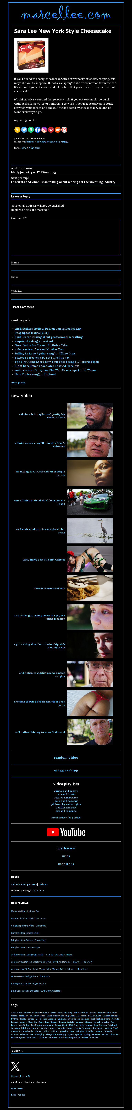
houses (79, 1022)
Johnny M (48, 1025)
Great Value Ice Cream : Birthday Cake (41, 345)
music (44, 1028)
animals (45, 1012)
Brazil (101, 1012)
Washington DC (72, 1037)
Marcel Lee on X (20, 1076)
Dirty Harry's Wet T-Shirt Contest (44, 559)
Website (16, 291)
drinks (23, 1018)
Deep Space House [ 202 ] (31, 332)
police (46, 1031)
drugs (31, 1018)
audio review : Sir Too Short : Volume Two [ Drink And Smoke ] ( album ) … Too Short (51, 961)
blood (85, 1012)
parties (108, 1028)
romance (99, 1031)
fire (108, 1018)
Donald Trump (110, 1015)
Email (14, 277)
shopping (40, 1034)
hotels (70, 1022)
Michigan (26, 1028)
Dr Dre (14, 1018)
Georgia (32, 1022)
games (23, 1022)
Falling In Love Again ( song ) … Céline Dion (45, 353)
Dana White (53, 1015)
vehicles (53, 1037)
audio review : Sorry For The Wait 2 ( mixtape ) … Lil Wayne (55, 370)
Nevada (61, 1028)
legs (82, 1025)
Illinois (88, 1022)
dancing (64, 1015)
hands (54, 1022)
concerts (33, 1015)
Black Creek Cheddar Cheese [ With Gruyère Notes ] (36, 990)
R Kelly (89, 1031)
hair (47, 1022)
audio (14, 884)
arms (53, 1012)
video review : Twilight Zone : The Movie (30, 976)
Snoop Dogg (59, 1034)
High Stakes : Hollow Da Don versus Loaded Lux (48, 328)
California (110, 1012)
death (91, 1015)
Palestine (98, 1028)
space (71, 1034)
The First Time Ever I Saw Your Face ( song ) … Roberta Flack (57, 361)
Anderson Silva (32, 1012)
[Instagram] (44, 130)
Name (15, 262)
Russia (108, 1031)
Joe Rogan (36, 1025)
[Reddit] (58, 130)
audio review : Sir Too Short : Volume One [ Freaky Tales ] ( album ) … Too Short (49, 969)
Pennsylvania (26, 1031)
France (14, 1022)
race (72, 1031)
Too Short (32, 1037)
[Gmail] (64, 130)
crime (42, 1015)
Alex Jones (16, 1012)
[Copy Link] (17, 130)
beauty (68, 1012)
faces (77, 1018)
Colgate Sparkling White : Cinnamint (28, 925)
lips (96, 1025)
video (22, 884)
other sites (17, 1088)
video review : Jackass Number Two (39, 349)
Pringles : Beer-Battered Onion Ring (28, 940)
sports (78, 1034)
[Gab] (31, 130)
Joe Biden (24, 1025)
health (62, 1022)
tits (13, 1037)
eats (23, 147)
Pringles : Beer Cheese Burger (25, 947)
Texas (105, 1034)
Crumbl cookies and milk (49, 588)
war (61, 1037)
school (14, 1034)
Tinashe (113, 1034)
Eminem (52, 1018)
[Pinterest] (51, 130)
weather (94, 1037)
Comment (18, 218)
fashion (85, 1018)
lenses (89, 1025)
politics (55, 1031)
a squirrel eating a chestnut (34, 341)
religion (80, 1031)
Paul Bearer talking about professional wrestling (49, 337)
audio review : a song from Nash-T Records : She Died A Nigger (41, 954)
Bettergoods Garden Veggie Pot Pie (28, 983)
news (69, 1028)
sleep (49, 1034)
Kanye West (61, 1025)
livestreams (18, 1094)
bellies (77, 1012)
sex (31, 1034)
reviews (30, 141)
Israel (97, 1022)
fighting (100, 1018)
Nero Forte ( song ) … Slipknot (35, 374)
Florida (115, 1018)
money (36, 1028)
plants (38, 1031)
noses (88, 1028)
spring (87, 1034)
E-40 (38, 1018)
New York (34, 147)
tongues (20, 1037)
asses (61, 1012)
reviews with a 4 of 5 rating (52, 141)
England (62, 1018)
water (85, 1037)
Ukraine (43, 1037)
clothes (23, 1015)
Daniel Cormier (78, 1015)
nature (52, 1028)
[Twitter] (24, 130)
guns (41, 1022)
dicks (98, 1015)
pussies (64, 1031)
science (24, 1034)
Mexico (103, 1025)
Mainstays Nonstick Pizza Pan (25, 911)
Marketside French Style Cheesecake (28, 918)
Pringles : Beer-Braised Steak (25, 932)
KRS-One (73, 1025)
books (93, 1012)
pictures (32, 884)
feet (93, 1018)
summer (96, 1034)
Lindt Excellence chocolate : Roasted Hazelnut (47, 366)
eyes (70, 1018)
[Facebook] (38, 130)
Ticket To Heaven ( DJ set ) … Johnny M (42, 357)
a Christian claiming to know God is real (40, 732)
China (14, 1015)
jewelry (105, 1022)
